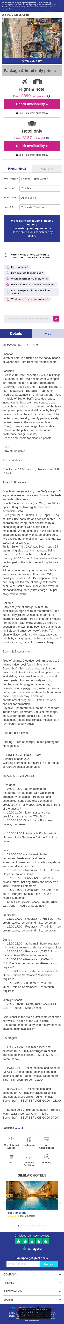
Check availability (31, 104)
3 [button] (25, 1226)
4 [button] (28, 1226)
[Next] (59, 1202)
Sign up (48, 1264)
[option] (32, 1202)
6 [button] (35, 1226)
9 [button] (45, 1226)
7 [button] (39, 1226)
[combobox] (39, 179)
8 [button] (42, 1226)
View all (19, 1128)
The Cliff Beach (17, 1212)
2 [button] (22, 1226)
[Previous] (4, 1202)
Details (16, 333)
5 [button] (32, 1226)
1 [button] (18, 1226)
